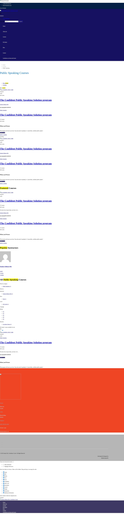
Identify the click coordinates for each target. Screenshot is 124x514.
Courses (4, 66)
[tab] (63, 83)
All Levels (6, 304)
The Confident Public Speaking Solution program (26, 100)
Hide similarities (7, 464)
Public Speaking (6, 18)
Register (4, 8)
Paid (4, 299)
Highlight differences (8, 466)
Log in (1, 8)
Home (4, 64)
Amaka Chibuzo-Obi (4, 104)
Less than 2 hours (7, 324)
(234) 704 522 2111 (4, 424)
